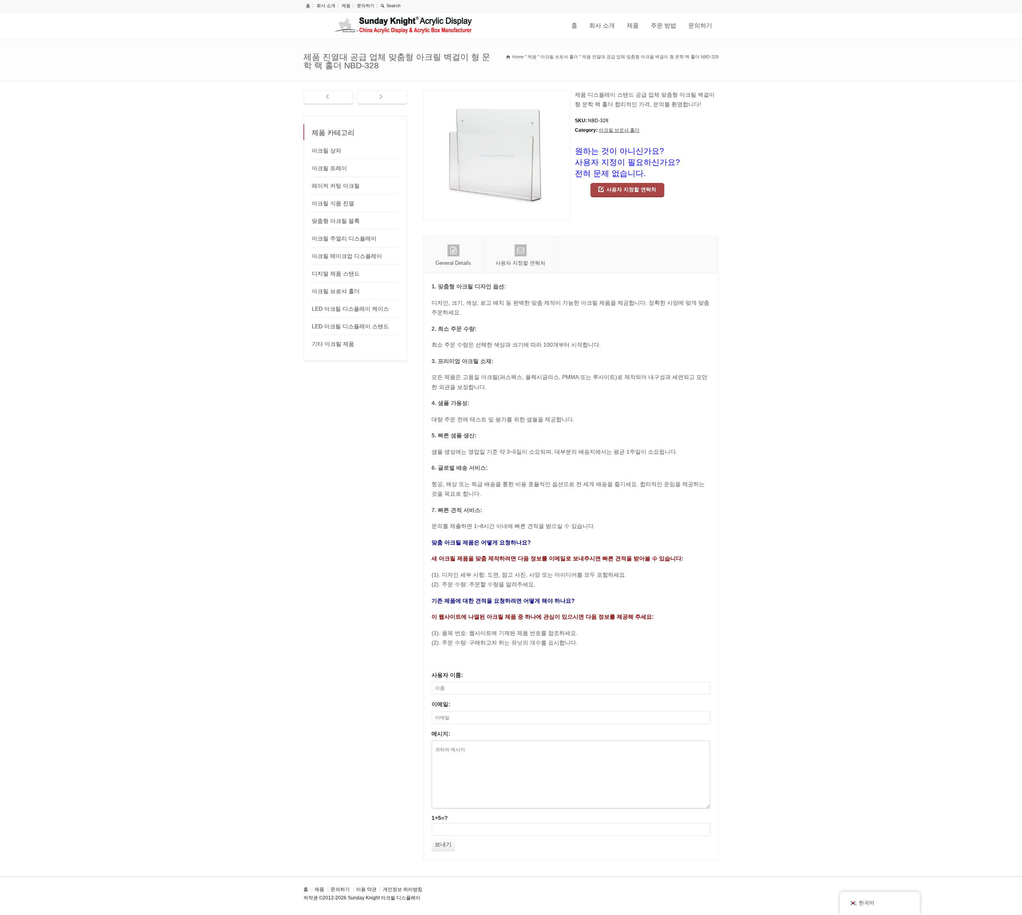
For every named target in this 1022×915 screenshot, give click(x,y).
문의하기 (365, 5)
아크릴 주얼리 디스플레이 (344, 238)
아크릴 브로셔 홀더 (619, 130)
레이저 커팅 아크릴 (336, 186)
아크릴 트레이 (329, 168)
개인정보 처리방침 (402, 889)
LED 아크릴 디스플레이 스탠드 (350, 326)
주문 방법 (663, 25)
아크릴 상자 (326, 150)
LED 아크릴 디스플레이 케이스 (350, 309)
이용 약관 (366, 889)
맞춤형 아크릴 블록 (336, 221)
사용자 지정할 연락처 (631, 190)
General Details (453, 263)
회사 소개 (326, 5)
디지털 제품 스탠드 (336, 273)
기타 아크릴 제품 (333, 344)
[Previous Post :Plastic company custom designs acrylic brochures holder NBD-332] (328, 97)
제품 (346, 5)
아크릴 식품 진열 (333, 203)
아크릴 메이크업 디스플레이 (347, 256)
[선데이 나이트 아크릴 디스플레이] (403, 25)
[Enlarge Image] (497, 95)
